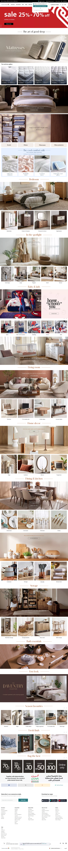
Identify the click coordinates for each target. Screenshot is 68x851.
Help (2, 828)
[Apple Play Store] (45, 800)
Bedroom (2, 809)
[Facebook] (60, 843)
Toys (29, 817)
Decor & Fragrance (18, 814)
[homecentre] (5, 4)
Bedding (16, 809)
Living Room (3, 811)
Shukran (56, 814)
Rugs (15, 822)
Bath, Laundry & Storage (46, 815)
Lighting (16, 810)
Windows (16, 823)
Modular (2, 818)
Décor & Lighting (31, 813)
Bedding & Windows (31, 814)
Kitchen (16, 813)
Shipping (2, 831)
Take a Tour (57, 813)
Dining (16, 811)
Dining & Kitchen (45, 813)
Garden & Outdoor (18, 818)
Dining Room (3, 813)
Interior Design (58, 819)
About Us (57, 809)
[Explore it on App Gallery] (62, 800)
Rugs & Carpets (31, 819)
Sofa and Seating (4, 810)
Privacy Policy (57, 815)
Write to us (57, 810)
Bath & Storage (31, 815)
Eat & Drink (30, 818)
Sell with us (3, 832)
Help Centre (3, 837)
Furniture (43, 809)
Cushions (16, 815)
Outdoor (2, 817)
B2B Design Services (59, 818)
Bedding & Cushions (45, 810)
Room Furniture (31, 810)
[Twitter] (63, 843)
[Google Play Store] (54, 800)
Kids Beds (30, 809)
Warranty (2, 836)
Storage (16, 821)
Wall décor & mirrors (18, 817)
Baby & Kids (44, 819)
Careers (56, 811)
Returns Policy (3, 835)
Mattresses (3, 814)
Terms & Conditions (58, 817)
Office (2, 815)
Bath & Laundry (17, 819)
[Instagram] (66, 843)
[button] (60, 4)
